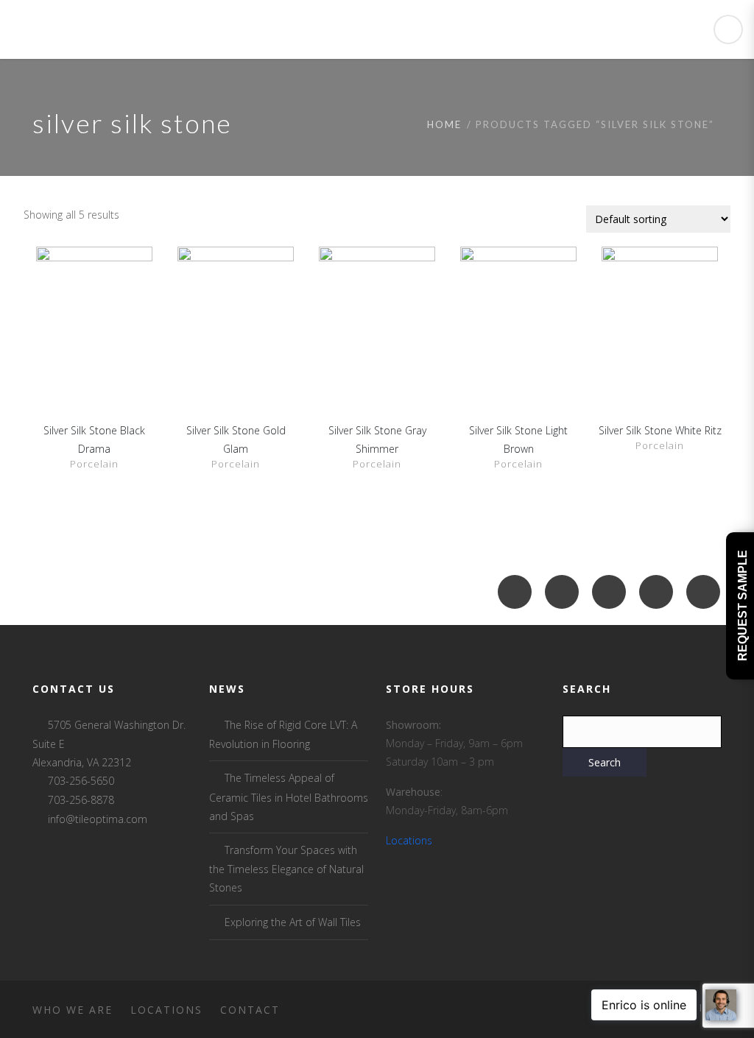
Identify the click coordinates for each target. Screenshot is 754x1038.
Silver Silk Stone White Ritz (660, 430)
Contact (250, 1010)
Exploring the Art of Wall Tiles (293, 922)
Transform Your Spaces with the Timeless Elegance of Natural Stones (286, 868)
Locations (409, 840)
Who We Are (72, 1010)
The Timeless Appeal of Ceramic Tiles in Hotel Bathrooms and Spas (288, 796)
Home (444, 124)
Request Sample (742, 606)
